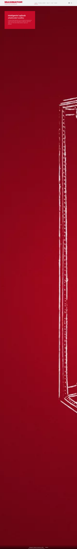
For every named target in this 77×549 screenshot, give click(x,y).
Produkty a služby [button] (41, 2)
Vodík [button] (36, 2)
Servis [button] (48, 2)
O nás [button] (52, 2)
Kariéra (55, 2)
